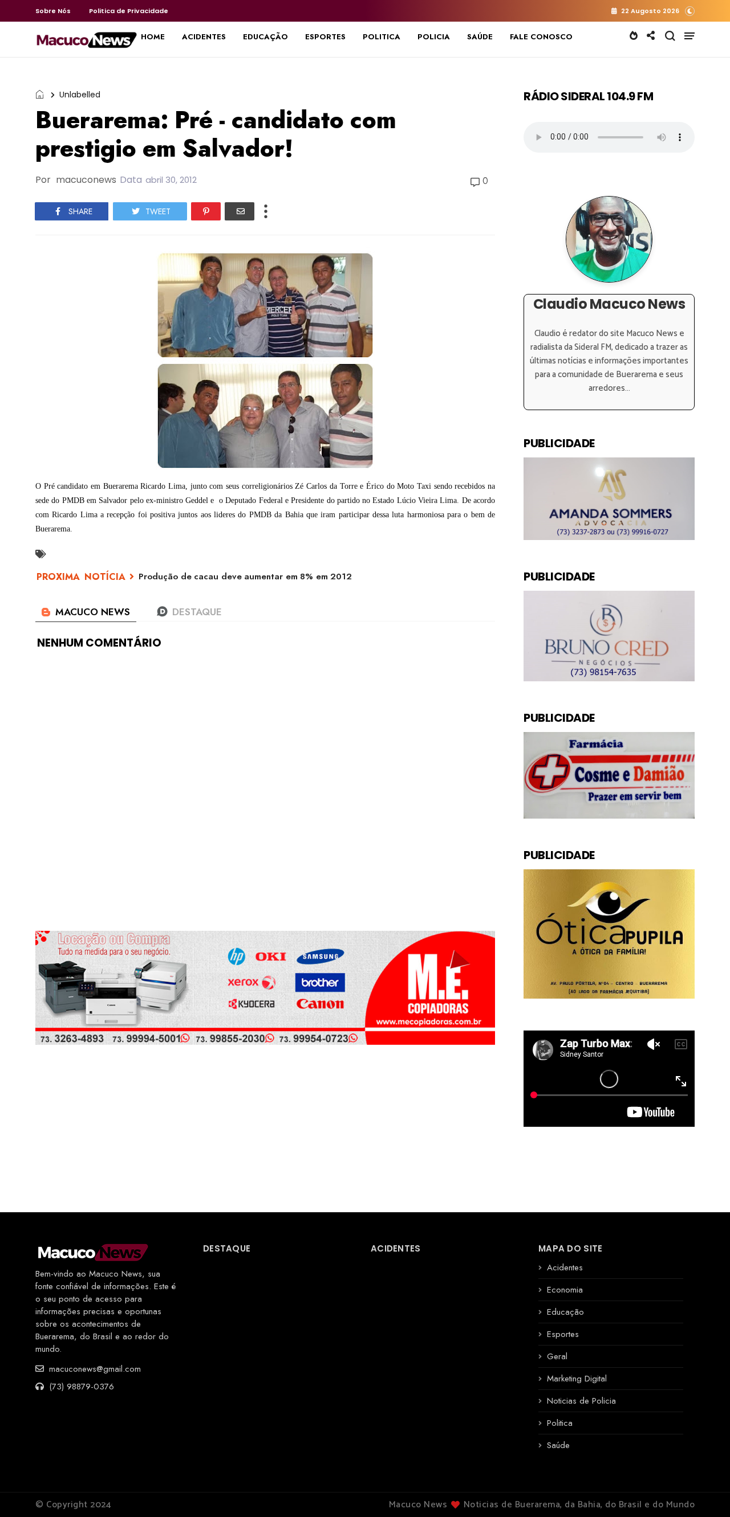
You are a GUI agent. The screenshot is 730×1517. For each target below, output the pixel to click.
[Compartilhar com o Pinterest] (206, 211)
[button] (690, 10)
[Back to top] (702, 1489)
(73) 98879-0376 (80, 1386)
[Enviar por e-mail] (239, 211)
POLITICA (381, 36)
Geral (557, 1356)
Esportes (563, 1334)
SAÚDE (480, 36)
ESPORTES (325, 36)
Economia (565, 1289)
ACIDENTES (204, 36)
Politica (560, 1423)
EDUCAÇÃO (265, 36)
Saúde (558, 1445)
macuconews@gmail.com (93, 1369)
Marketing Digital (577, 1378)
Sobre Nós (53, 10)
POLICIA (433, 36)
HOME (153, 36)
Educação (565, 1312)
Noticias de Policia (581, 1401)
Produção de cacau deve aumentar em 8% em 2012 (245, 576)
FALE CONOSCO (541, 36)
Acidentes (565, 1267)
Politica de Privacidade (128, 10)
